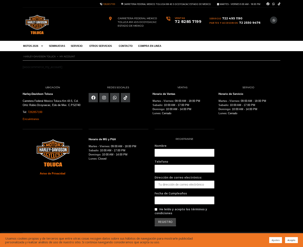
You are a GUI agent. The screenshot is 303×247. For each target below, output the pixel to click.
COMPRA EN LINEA (149, 46)
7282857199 (109, 4)
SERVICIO (76, 46)
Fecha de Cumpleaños (171, 193)
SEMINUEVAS (57, 46)
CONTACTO (126, 46)
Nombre (161, 146)
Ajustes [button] (276, 240)
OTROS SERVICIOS (100, 46)
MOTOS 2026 (30, 46)
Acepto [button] (291, 240)
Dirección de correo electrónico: (178, 177)
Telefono (161, 161)
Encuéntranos (31, 119)
